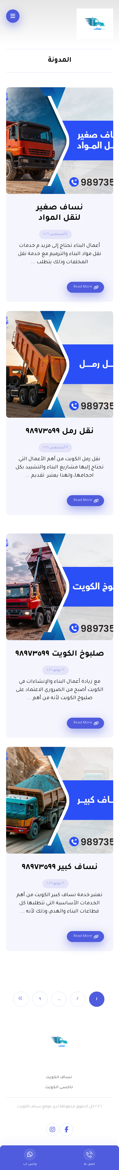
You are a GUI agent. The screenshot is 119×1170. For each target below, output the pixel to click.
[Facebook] (66, 1129)
